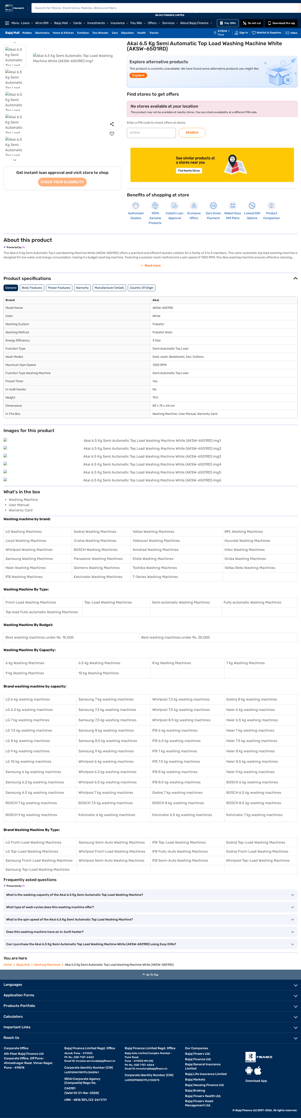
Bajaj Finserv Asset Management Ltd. (199, 1103)
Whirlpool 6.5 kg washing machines (107, 782)
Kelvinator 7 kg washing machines (254, 815)
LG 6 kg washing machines (28, 699)
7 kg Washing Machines (245, 663)
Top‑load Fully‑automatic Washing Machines (42, 612)
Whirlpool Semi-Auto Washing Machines (111, 860)
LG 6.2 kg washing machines (29, 710)
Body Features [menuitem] (32, 288)
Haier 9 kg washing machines (250, 772)
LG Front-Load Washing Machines (33, 842)
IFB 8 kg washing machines (174, 772)
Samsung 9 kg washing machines (106, 751)
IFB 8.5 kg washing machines (176, 782)
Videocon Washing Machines (156, 541)
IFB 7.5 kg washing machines (176, 761)
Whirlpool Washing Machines (29, 550)
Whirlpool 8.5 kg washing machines (181, 720)
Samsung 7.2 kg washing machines (107, 710)
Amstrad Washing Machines (155, 550)
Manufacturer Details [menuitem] (109, 288)
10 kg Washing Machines (98, 673)
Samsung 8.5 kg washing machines (107, 741)
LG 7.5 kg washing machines (29, 730)
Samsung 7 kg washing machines (106, 699)
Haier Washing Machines (26, 568)
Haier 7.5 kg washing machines (251, 741)
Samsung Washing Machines (29, 559)
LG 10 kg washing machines (28, 761)
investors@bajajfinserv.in (151, 1068)
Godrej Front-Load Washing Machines (257, 851)
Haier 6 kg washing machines (250, 710)
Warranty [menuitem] (82, 288)
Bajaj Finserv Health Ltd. (203, 1096)
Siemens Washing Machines (97, 568)
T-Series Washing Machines (155, 577)
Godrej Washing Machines (95, 531)
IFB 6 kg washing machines (174, 730)
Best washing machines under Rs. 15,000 (40, 637)
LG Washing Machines (24, 531)
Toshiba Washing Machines (155, 568)
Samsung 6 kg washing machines (33, 772)
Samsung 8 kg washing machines (106, 730)
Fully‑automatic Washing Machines (252, 602)
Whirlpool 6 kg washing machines (106, 761)
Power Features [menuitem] (59, 288)
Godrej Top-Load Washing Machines (255, 842)
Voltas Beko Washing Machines (250, 568)
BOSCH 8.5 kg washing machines (253, 803)
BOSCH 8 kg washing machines (178, 803)
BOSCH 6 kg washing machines (252, 782)
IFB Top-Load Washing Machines (179, 842)
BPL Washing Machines (244, 531)
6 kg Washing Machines (25, 663)
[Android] (249, 1070)
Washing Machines (47, 965)
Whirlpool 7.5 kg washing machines (181, 710)
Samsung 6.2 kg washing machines (35, 782)
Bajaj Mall (23, 965)
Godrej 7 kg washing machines (177, 792)
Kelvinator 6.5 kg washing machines (182, 815)
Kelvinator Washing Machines (98, 577)
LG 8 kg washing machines (28, 741)
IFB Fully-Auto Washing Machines (180, 851)
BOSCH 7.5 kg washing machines (105, 803)
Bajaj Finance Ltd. (198, 1059)
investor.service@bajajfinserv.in (95, 1060)
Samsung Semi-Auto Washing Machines (112, 842)
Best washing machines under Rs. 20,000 (175, 637)
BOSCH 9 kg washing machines (31, 815)
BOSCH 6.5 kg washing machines (253, 792)
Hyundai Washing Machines (247, 541)
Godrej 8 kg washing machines (251, 699)
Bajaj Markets (195, 1079)
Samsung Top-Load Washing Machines (37, 869)
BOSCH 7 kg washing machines (31, 803)
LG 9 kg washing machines (28, 751)
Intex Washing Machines (245, 550)
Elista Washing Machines (153, 559)
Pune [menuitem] (221, 34)
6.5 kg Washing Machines (99, 663)
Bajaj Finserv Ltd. (198, 1054)
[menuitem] (224, 32)
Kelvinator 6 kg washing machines (106, 815)
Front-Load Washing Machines (31, 602)
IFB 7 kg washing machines (174, 751)
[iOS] (257, 1070)
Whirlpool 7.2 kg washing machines (181, 699)
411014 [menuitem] (222, 31)
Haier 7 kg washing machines (250, 730)
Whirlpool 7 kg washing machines (105, 792)
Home (8, 965)
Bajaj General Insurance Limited (203, 1066)
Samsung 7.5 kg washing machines (107, 720)
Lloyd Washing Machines (26, 541)
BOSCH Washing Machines (95, 550)
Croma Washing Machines (95, 541)
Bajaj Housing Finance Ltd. (205, 1085)
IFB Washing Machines (24, 577)
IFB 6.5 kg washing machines (176, 741)
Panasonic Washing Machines (98, 559)
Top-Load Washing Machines (108, 602)
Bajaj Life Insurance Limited (206, 1074)
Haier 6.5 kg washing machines (252, 720)
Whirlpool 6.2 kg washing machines (107, 772)
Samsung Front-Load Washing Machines (39, 860)
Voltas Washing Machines (153, 531)
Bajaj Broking (195, 1090)
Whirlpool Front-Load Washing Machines (112, 851)
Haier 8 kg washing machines (250, 751)
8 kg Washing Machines (171, 663)
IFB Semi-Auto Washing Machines (180, 860)
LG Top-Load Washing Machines (32, 851)
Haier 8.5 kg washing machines (252, 761)
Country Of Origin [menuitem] (141, 288)
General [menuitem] (10, 288)
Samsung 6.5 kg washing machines (35, 792)
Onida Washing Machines (245, 559)
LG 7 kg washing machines (27, 720)
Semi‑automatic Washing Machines (181, 602)
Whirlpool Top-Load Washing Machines (258, 860)
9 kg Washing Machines (25, 673)
